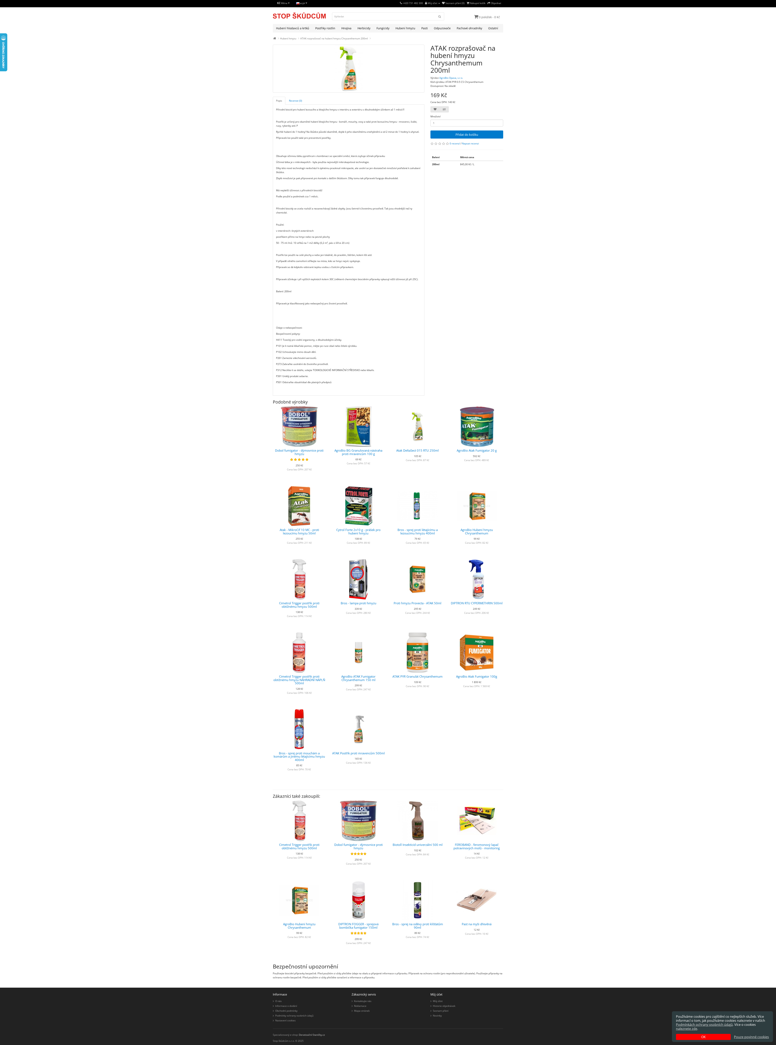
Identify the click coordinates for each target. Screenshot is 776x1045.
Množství (435, 116)
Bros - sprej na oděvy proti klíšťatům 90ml (417, 925)
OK (703, 1037)
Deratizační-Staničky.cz (312, 1035)
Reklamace (360, 1006)
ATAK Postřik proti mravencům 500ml (358, 753)
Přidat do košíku (466, 134)
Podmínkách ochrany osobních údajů (704, 1024)
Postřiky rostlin (325, 28)
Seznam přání (440, 1010)
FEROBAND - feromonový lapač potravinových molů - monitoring (476, 846)
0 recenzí (455, 143)
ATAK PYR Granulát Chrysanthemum (417, 676)
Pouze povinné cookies (751, 1037)
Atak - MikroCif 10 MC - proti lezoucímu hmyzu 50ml (299, 531)
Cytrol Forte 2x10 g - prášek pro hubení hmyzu (358, 531)
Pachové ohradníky (469, 28)
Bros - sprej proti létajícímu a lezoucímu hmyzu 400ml (417, 531)
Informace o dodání (286, 1006)
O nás (278, 1001)
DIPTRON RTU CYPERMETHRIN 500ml (477, 603)
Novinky (437, 1015)
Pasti (424, 28)
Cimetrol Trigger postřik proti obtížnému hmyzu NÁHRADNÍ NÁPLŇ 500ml (299, 679)
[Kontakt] (401, 3)
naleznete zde (686, 1028)
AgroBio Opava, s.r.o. (451, 78)
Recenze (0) (295, 100)
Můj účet (438, 1001)
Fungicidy (382, 28)
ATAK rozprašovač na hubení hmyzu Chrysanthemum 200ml (334, 38)
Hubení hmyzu (405, 28)
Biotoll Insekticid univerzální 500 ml (418, 845)
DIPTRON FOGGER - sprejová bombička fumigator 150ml (358, 925)
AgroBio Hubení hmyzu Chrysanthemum (477, 531)
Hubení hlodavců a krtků (292, 28)
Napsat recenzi (470, 143)
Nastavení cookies (285, 1020)
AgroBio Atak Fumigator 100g (476, 676)
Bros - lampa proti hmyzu (358, 603)
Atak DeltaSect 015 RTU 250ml (417, 450)
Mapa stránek (362, 1010)
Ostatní (493, 28)
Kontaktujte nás (362, 1001)
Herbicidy (363, 28)
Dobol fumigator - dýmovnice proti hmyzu (299, 452)
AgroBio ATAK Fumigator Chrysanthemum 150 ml (358, 678)
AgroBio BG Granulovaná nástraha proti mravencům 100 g (358, 452)
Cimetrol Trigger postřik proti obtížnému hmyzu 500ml (299, 605)
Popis (279, 100)
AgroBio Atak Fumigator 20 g (477, 450)
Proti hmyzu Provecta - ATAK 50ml (417, 603)
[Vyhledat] (439, 16)
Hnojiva (346, 28)
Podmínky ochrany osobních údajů (294, 1015)
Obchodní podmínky (286, 1010)
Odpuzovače (442, 28)
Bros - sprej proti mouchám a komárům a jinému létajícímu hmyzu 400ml (299, 756)
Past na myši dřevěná (476, 924)
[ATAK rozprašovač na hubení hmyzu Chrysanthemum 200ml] (348, 69)
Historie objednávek (444, 1006)
